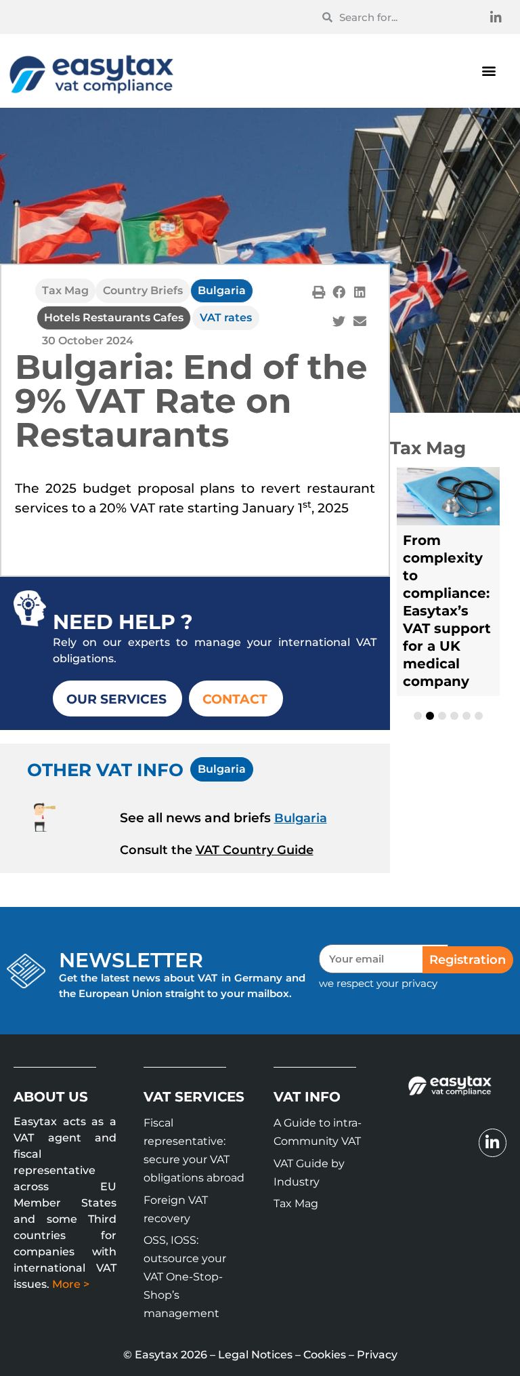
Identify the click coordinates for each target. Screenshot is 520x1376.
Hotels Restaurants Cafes (113, 317)
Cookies (324, 1354)
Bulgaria (222, 290)
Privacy (377, 1354)
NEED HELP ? (123, 621)
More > (70, 1284)
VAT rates (226, 317)
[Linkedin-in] (496, 17)
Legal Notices (255, 1354)
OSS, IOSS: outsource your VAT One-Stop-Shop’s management (185, 1277)
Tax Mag (65, 290)
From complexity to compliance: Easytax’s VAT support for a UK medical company (447, 610)
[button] (488, 71)
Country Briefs (143, 290)
